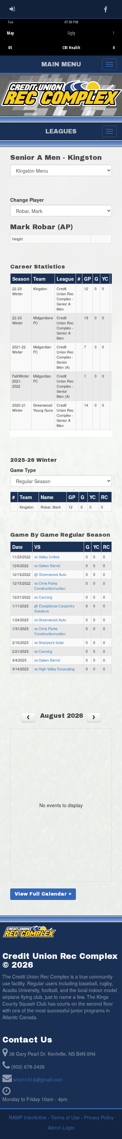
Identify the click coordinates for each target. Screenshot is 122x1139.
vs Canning (43, 597)
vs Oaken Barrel (47, 565)
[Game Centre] (61, 42)
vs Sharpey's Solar (49, 642)
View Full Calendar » (43, 894)
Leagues (61, 131)
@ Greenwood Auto (50, 574)
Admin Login (61, 1127)
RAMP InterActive (27, 1117)
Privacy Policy (99, 1117)
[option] (61, 37)
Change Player (27, 199)
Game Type (23, 470)
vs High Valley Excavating (54, 668)
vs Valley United (46, 556)
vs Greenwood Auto (50, 619)
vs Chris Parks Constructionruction (49, 586)
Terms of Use (65, 1117)
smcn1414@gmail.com (37, 1079)
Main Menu (61, 64)
